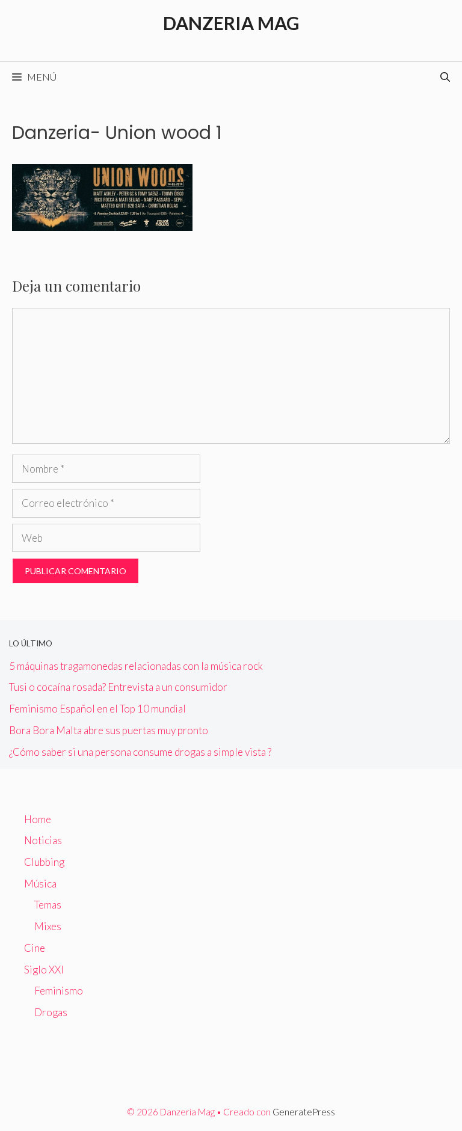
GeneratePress (304, 1111)
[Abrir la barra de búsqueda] (445, 77)
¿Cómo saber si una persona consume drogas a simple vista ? (140, 752)
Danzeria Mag (231, 23)
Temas (47, 904)
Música (40, 883)
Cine (34, 948)
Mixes (47, 926)
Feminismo (58, 990)
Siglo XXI (44, 969)
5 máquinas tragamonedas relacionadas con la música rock (136, 666)
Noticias (43, 840)
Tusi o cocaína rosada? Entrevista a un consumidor (118, 687)
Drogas (50, 1012)
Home (37, 819)
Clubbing (44, 862)
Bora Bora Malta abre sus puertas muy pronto (108, 730)
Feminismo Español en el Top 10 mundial (97, 708)
